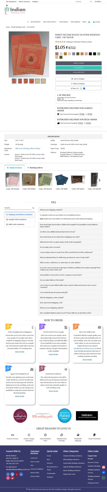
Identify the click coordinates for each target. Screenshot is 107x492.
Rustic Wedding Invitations (71, 470)
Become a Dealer (93, 462)
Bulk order (78, 68)
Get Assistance (11, 2)
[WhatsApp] (81, 88)
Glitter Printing (35, 148)
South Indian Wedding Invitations (74, 463)
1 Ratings (69, 42)
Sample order (78, 63)
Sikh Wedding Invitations (71, 459)
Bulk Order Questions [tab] (16, 224)
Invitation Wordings (94, 466)
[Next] (99, 180)
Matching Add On (36, 168)
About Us (50, 463)
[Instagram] (8, 478)
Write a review (87, 42)
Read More (19, 352)
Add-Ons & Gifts (49, 22)
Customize (63, 22)
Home (49, 456)
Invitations (35, 22)
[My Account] (89, 22)
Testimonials (51, 473)
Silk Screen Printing (22, 148)
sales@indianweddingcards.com (84, 348)
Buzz (84, 22)
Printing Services (93, 483)
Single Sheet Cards (69, 474)
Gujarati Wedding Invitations (72, 467)
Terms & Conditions (37, 469)
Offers (98, 2)
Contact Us (34, 458)
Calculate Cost (78, 72)
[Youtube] (12, 478)
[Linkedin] (21, 475)
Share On (75, 88)
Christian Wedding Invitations (72, 456)
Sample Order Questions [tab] (17, 219)
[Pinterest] (17, 475)
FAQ (32, 465)
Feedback (50, 477)
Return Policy (35, 472)
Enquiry (35, 2)
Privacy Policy (35, 476)
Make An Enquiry (79, 84)
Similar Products (16, 168)
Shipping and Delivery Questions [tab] (20, 214)
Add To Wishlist (78, 79)
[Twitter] (12, 475)
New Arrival (75, 22)
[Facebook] (8, 475)
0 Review (77, 42)
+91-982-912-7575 (12, 463)
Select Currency (24, 2)
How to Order (35, 461)
